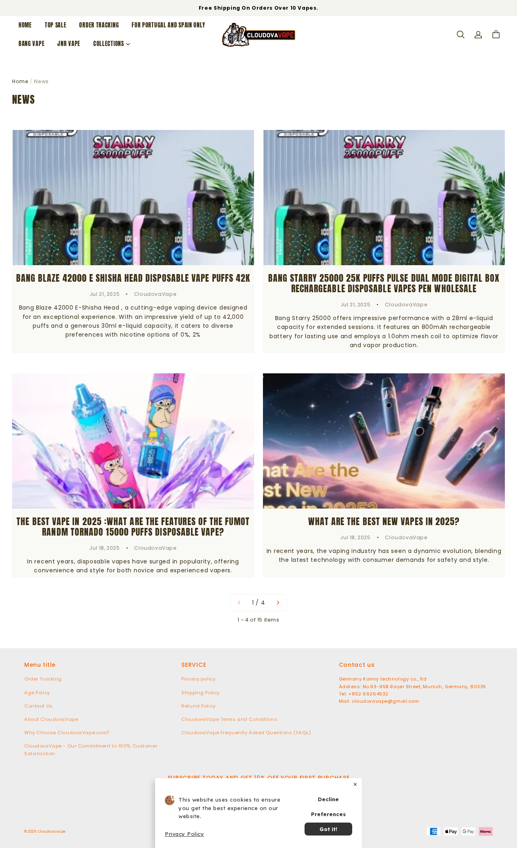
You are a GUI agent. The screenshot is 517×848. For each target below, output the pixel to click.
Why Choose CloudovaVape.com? (66, 732)
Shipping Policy (200, 692)
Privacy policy (198, 679)
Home (25, 25)
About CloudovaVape (51, 719)
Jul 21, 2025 (105, 294)
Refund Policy (198, 706)
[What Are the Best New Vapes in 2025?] (384, 441)
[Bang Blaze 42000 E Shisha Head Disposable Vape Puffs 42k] (133, 197)
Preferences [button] (328, 814)
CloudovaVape (155, 294)
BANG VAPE (31, 44)
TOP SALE (56, 25)
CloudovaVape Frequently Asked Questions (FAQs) (246, 732)
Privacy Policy (184, 834)
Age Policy (37, 692)
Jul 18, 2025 (104, 547)
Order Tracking (99, 25)
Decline (328, 799)
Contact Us (38, 706)
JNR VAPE (68, 44)
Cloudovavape (52, 831)
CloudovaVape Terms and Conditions (229, 719)
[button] (460, 35)
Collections (108, 44)
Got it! (328, 829)
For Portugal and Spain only (168, 25)
